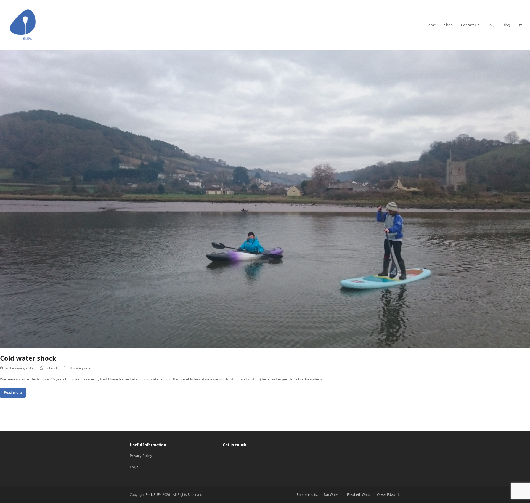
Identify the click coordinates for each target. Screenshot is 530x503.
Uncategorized (81, 368)
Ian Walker (332, 494)
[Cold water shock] (265, 198)
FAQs (134, 466)
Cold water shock (28, 358)
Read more (13, 392)
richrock (51, 368)
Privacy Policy (141, 455)
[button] (520, 25)
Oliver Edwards (388, 494)
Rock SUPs (153, 494)
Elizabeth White (359, 494)
